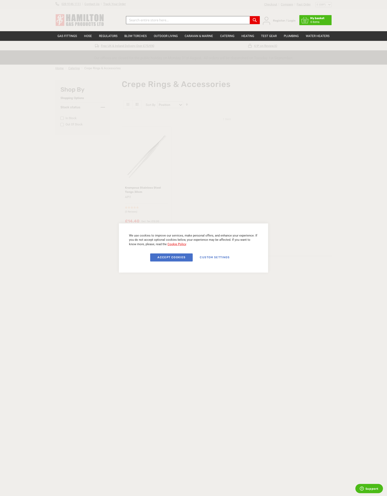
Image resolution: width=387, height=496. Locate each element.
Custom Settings (215, 257)
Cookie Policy (176, 244)
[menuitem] (67, 36)
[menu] (193, 36)
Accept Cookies (171, 257)
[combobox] (188, 20)
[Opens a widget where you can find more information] (369, 489)
